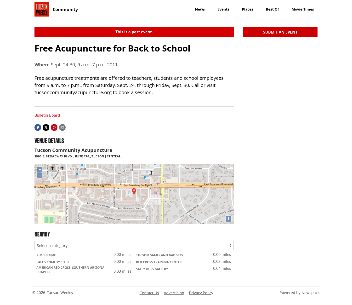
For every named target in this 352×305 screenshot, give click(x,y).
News (200, 9)
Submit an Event (280, 32)
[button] (54, 127)
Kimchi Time (46, 255)
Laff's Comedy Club (52, 262)
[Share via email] (62, 127)
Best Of (272, 9)
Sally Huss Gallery (152, 269)
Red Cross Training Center (159, 262)
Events (223, 9)
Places (247, 9)
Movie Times (303, 9)
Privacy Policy (201, 292)
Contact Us (149, 292)
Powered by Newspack (299, 292)
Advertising (174, 292)
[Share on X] (46, 127)
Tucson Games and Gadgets (160, 255)
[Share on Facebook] (37, 127)
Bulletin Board (47, 115)
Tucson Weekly (60, 292)
